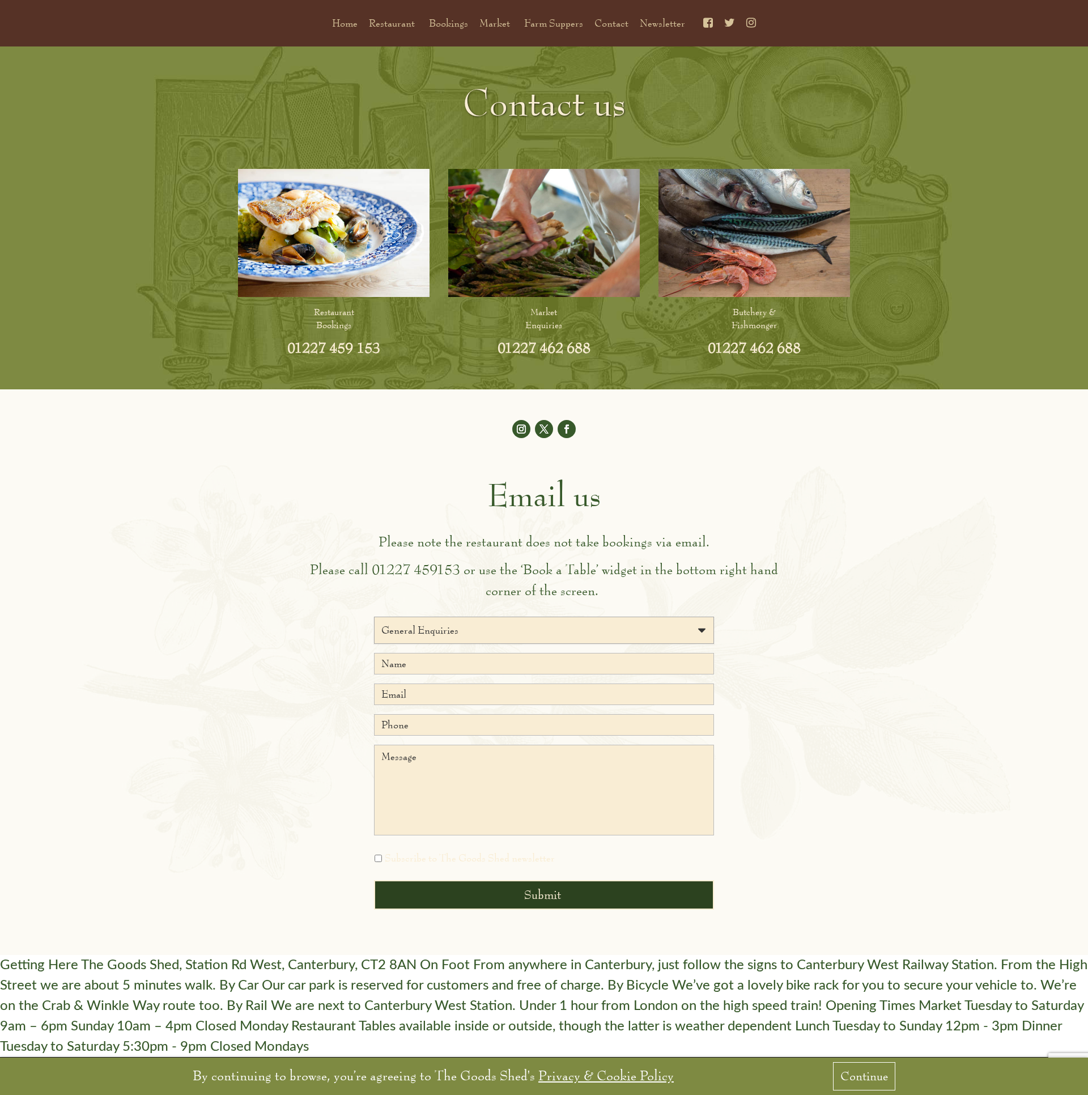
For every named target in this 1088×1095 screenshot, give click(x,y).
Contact (611, 23)
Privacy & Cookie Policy (606, 1076)
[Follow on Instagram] (521, 429)
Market (494, 23)
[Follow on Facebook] (567, 429)
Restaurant (392, 23)
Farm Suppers (553, 23)
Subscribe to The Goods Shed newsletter (470, 858)
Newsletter (662, 23)
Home (345, 23)
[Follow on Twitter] (544, 429)
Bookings (448, 23)
